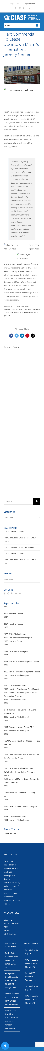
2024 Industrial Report (13, 624)
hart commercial (34, 309)
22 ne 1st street (21, 309)
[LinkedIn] (12, 593)
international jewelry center (14, 312)
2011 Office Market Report (15, 816)
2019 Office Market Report (15, 685)
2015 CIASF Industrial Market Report (19, 768)
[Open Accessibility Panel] (5, 1046)
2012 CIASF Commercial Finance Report (20, 806)
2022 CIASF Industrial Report (16, 651)
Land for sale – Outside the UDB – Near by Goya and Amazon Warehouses (11, 1019)
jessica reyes (28, 312)
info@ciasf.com (29, 4)
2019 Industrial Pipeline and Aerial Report (21, 689)
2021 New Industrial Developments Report (22, 661)
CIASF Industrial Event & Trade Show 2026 (31, 963)
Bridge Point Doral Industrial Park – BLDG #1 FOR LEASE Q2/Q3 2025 (12, 980)
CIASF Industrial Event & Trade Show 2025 (31, 999)
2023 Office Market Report (15, 634)
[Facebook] (5, 593)
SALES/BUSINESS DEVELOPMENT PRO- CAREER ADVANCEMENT (12, 999)
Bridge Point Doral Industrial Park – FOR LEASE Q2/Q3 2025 (11, 960)
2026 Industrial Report (14, 531)
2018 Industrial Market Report (16, 717)
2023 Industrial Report (13, 641)
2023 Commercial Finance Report (18, 637)
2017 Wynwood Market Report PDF (18, 727)
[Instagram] (8, 593)
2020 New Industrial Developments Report (22, 671)
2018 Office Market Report (15, 699)
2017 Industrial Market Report (16, 730)
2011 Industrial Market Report (16, 820)
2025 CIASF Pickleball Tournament (19, 547)
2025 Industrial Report (14, 553)
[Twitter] (20, 593)
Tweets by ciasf (10, 833)
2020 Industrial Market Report (16, 675)
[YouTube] (16, 593)
